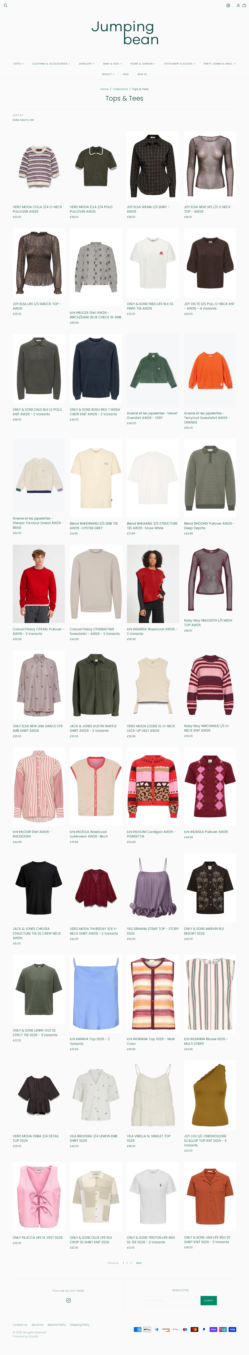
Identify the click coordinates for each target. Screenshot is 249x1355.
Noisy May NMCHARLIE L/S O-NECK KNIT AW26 (207, 728)
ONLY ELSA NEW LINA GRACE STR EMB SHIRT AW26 (38, 728)
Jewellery (85, 63)
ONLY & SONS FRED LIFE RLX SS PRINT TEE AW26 (150, 306)
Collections (120, 89)
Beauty (107, 74)
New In (142, 74)
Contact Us (20, 1325)
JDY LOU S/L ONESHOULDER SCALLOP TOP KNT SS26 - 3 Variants (205, 1140)
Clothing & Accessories (49, 63)
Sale (126, 74)
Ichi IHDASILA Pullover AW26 (206, 831)
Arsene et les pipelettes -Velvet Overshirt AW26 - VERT (152, 415)
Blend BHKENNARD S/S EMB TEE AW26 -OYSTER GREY (94, 525)
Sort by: (18, 115)
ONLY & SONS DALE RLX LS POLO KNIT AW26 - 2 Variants (37, 411)
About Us (37, 1325)
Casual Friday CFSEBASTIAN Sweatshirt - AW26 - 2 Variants (95, 631)
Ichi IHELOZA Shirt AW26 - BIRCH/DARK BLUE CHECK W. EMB (95, 314)
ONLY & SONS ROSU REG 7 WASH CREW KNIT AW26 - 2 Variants (95, 411)
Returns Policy (57, 1325)
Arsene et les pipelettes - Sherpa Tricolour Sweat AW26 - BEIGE (38, 523)
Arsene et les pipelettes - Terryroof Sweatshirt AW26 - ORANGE (207, 418)
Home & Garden (142, 63)
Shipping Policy (80, 1325)
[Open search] (5, 5)
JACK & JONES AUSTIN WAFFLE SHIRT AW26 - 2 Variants (93, 728)
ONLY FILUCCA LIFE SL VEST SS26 (38, 1237)
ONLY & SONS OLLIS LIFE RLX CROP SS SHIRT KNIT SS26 (91, 1239)
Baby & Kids (111, 63)
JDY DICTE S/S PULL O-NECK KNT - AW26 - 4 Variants (209, 306)
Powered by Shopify (25, 1336)
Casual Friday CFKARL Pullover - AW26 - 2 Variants (39, 631)
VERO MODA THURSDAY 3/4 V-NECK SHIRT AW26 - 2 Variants (94, 931)
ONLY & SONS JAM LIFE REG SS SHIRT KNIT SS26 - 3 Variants (207, 1239)
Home (104, 89)
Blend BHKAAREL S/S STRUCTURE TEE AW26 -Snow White (152, 525)
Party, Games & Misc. (218, 63)
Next (138, 1263)
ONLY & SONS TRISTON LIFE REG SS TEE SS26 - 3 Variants (151, 1239)
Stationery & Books (178, 63)
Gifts (17, 63)
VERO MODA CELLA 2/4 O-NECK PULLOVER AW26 (37, 209)
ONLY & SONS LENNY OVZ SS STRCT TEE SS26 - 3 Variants (35, 1032)
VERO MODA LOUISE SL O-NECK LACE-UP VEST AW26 (151, 728)
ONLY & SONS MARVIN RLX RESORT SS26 (204, 931)
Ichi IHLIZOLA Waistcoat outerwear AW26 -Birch (89, 834)
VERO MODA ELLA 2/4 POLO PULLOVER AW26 (91, 209)
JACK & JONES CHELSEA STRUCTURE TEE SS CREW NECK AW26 (37, 933)
